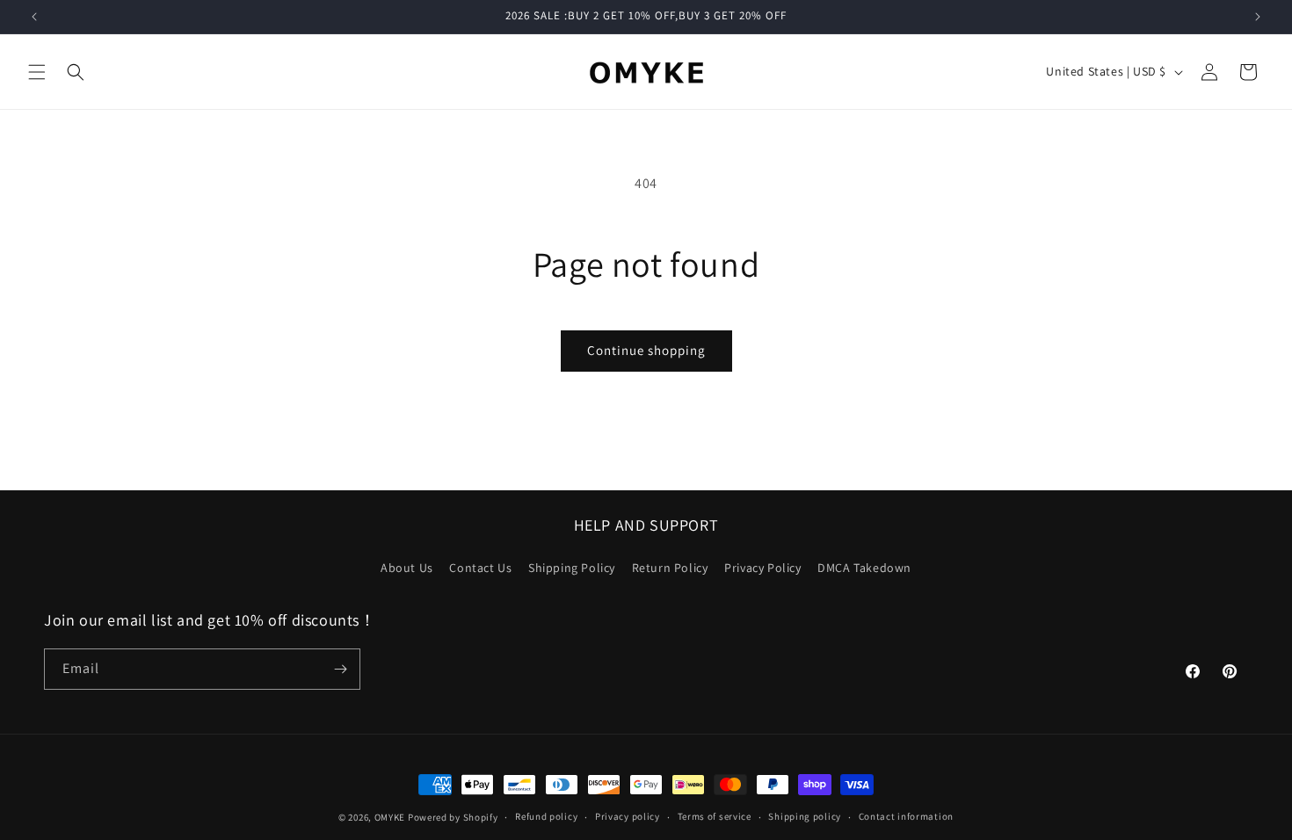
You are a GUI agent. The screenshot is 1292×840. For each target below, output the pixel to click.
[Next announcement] (1257, 16)
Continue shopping (646, 350)
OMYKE (390, 817)
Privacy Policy (762, 568)
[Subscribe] (340, 669)
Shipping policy (804, 816)
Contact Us (480, 568)
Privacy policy (627, 816)
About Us (407, 568)
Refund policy (546, 816)
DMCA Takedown (864, 568)
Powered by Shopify (453, 817)
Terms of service (714, 816)
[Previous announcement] (34, 16)
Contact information (906, 816)
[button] (37, 72)
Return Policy (670, 568)
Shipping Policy (571, 568)
